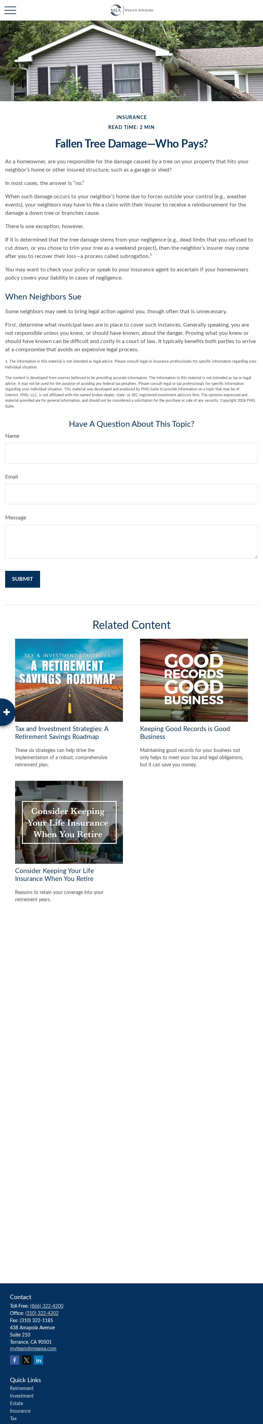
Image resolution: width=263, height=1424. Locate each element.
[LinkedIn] (38, 1360)
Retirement (22, 1388)
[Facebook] (14, 1360)
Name (12, 436)
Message (15, 517)
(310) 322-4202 (42, 1313)
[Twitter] (26, 1360)
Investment (22, 1396)
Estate (16, 1403)
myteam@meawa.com (33, 1348)
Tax (13, 1418)
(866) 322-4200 (46, 1306)
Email (11, 477)
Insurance (20, 1411)
